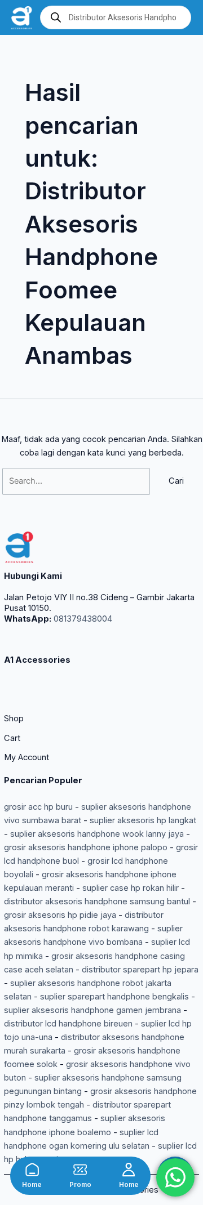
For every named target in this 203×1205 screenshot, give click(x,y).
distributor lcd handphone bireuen (68, 1024)
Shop (14, 718)
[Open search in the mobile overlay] (115, 17)
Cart (12, 738)
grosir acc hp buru (38, 807)
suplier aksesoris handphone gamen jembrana (92, 1010)
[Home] (32, 1169)
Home (32, 1185)
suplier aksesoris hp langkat (143, 820)
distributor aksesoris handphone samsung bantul (97, 901)
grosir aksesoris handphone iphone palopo (85, 847)
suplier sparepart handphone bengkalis (114, 997)
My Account (26, 757)
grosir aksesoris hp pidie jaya (60, 915)
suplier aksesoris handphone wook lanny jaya (97, 834)
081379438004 (81, 619)
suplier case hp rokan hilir (130, 888)
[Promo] (80, 1169)
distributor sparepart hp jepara (140, 970)
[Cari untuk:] (77, 481)
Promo (80, 1185)
